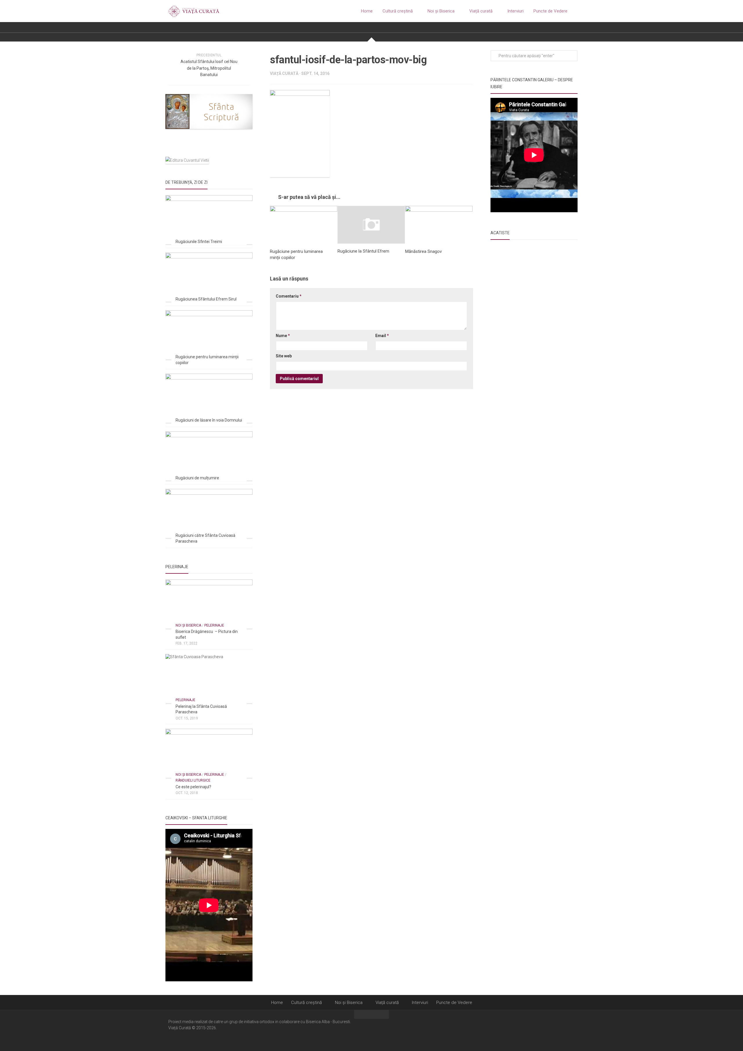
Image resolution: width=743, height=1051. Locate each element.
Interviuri (515, 11)
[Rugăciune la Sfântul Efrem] (371, 225)
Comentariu (289, 296)
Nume (283, 335)
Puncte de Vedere (550, 11)
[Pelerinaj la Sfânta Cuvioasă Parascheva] (209, 678)
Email (382, 335)
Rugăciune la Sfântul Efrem (363, 251)
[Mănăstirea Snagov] (439, 225)
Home (367, 11)
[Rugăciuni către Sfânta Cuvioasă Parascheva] (209, 513)
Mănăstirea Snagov (423, 251)
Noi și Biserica (441, 11)
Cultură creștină (398, 11)
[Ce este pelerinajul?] (209, 753)
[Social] (563, 1030)
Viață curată (481, 11)
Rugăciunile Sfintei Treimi (199, 241)
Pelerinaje (214, 625)
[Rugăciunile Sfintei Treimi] (209, 219)
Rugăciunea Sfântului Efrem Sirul (206, 299)
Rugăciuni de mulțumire (197, 478)
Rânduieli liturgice (193, 780)
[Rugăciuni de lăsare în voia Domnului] (209, 398)
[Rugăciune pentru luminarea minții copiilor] (303, 225)
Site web (284, 356)
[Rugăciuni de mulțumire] (209, 455)
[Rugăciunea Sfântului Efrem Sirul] (209, 277)
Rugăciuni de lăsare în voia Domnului (209, 420)
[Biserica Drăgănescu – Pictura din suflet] (209, 604)
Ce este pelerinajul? (193, 786)
